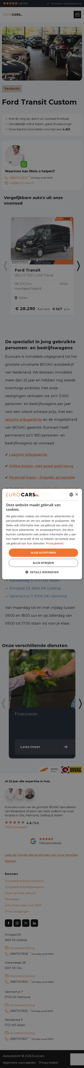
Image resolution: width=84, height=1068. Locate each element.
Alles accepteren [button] (43, 552)
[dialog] (42, 534)
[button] (42, 572)
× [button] (76, 494)
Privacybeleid (54, 543)
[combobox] (71, 495)
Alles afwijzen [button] (43, 563)
